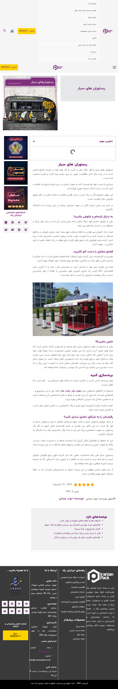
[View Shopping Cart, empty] (12, 31)
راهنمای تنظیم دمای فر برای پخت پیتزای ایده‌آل (77, 537)
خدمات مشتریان (78, 592)
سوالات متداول (78, 606)
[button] (27, 31)
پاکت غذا (65, 391)
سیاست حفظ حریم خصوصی (72, 577)
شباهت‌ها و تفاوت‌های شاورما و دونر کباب (80, 520)
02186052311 (44, 651)
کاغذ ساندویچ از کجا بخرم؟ (87, 529)
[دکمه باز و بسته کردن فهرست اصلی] (114, 67)
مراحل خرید (80, 597)
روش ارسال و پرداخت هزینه (73, 611)
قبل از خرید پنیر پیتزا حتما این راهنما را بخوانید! (77, 533)
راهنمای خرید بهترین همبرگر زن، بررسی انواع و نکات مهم (72, 524)
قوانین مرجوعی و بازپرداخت (73, 601)
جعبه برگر (76, 391)
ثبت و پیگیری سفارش (75, 582)
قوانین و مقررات (78, 587)
